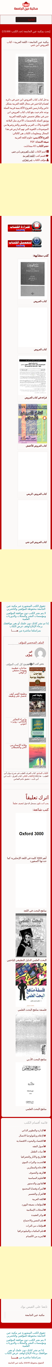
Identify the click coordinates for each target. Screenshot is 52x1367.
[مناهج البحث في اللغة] (31, 885)
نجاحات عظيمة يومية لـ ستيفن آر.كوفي (19, 670)
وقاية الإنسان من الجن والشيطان (18, 746)
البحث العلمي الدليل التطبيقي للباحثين (27, 960)
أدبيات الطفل (37, 1151)
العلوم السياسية (36, 1178)
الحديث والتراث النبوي (33, 1162)
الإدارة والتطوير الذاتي (38, 688)
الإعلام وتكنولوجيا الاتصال (31, 1135)
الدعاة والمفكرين (35, 1167)
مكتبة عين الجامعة (39, 42)
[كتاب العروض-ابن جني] (31, 75)
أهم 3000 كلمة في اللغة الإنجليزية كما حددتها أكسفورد (27, 859)
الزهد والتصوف (36, 1172)
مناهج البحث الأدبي (37, 1059)
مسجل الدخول (30, 803)
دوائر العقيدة (39, 766)
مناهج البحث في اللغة (35, 910)
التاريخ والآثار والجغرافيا (32, 1156)
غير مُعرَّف (27, 160)
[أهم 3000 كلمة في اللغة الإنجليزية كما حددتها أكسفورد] (31, 834)
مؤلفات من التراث (35, 1225)
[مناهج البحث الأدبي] (31, 1034)
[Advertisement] (26, 189)
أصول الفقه (38, 1146)
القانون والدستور (35, 1183)
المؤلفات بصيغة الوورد (33, 1204)
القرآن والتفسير (36, 1193)
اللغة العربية (20, 42)
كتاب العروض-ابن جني (23, 151)
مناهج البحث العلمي (36, 1109)
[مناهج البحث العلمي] (31, 1084)
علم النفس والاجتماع (33, 1220)
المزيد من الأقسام (35, 1236)
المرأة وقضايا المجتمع (33, 1188)
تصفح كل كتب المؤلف (18, 664)
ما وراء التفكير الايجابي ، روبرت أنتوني (18, 721)
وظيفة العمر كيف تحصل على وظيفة (18, 695)
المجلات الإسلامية (35, 1209)
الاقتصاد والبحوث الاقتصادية (30, 1140)
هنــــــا (14, 630)
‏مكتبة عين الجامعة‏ (34, 1315)
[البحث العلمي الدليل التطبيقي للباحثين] (31, 935)
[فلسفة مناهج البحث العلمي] (31, 984)
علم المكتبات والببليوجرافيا (30, 1231)
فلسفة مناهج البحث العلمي (32, 1009)
